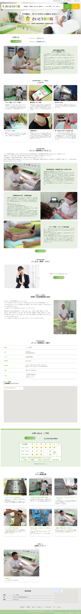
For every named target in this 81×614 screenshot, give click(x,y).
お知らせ (58, 6)
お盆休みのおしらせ (40, 38)
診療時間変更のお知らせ (40, 41)
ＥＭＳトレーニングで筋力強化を (13, 497)
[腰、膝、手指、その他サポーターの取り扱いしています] (40, 517)
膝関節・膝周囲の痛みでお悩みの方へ (64, 528)
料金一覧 (36, 6)
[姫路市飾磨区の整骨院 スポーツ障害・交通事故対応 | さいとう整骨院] (10, 6)
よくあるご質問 (48, 6)
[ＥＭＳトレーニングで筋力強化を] (15, 486)
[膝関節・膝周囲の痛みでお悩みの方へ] (65, 517)
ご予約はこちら (67, 7)
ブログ (53, 6)
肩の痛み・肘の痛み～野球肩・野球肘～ (40, 497)
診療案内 (31, 6)
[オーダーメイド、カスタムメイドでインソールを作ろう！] (65, 486)
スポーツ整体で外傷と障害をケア (13, 528)
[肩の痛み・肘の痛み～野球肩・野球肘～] (40, 486)
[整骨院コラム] (21, 563)
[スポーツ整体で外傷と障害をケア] (15, 517)
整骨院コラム (41, 6)
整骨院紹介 (26, 6)
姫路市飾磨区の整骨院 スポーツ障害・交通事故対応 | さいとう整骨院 (67, 613)
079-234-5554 (75, 7)
